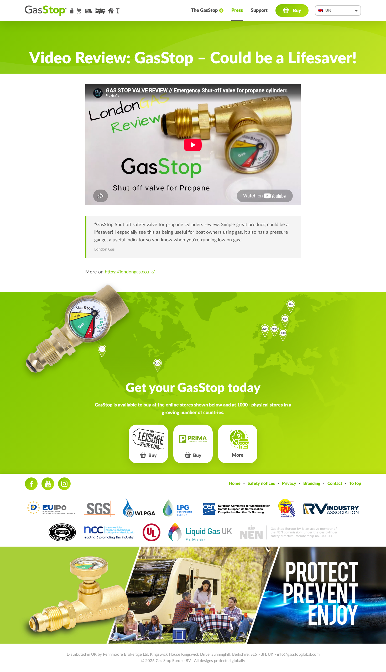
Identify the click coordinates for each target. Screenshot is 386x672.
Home (235, 483)
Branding (311, 483)
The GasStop (204, 10)
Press (237, 10)
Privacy (289, 483)
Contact (334, 483)
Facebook (31, 483)
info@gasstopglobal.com (298, 654)
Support (259, 10)
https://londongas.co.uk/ (130, 272)
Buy (297, 10)
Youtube (47, 483)
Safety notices (261, 483)
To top (355, 483)
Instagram (64, 483)
